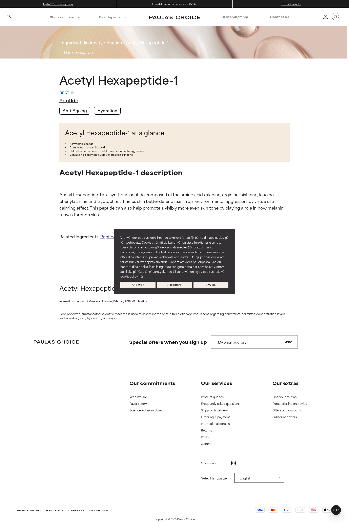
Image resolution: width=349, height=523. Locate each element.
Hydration (107, 110)
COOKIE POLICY (76, 511)
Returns (206, 430)
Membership (236, 16)
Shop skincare (62, 17)
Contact (206, 443)
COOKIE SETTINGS (98, 511)
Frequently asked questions (220, 403)
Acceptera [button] (174, 285)
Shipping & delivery (214, 410)
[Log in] (325, 17)
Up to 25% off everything (58, 4)
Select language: (214, 477)
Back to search (78, 52)
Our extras (285, 383)
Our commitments (152, 383)
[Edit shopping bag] (335, 16)
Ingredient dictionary (82, 42)
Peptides (109, 236)
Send (288, 342)
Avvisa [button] (210, 285)
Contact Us (279, 16)
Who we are (138, 396)
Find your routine (284, 396)
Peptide (114, 42)
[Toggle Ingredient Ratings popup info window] (72, 92)
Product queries (212, 396)
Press (205, 437)
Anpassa (138, 285)
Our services (216, 383)
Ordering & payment (215, 417)
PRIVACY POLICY (54, 511)
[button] (336, 510)
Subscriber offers (284, 417)
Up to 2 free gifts (291, 4)
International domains (216, 423)
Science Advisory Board (146, 410)
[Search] (9, 17)
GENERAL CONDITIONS (29, 511)
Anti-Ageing (75, 110)
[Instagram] (233, 462)
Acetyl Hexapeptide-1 (147, 42)
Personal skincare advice (289, 403)
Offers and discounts (287, 410)
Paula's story (138, 403)
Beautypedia (110, 17)
